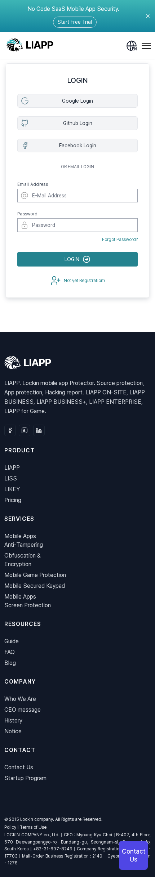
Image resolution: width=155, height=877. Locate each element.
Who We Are (20, 698)
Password (27, 213)
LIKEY (12, 489)
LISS (10, 478)
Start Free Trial (75, 22)
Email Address (32, 184)
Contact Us (18, 767)
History (13, 720)
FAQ (9, 652)
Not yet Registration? (84, 280)
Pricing (12, 500)
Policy (10, 827)
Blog (10, 662)
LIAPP (12, 467)
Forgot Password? (120, 239)
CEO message (22, 709)
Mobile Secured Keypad (34, 585)
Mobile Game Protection (35, 575)
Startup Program (25, 778)
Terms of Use (33, 827)
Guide (11, 641)
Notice (13, 731)
